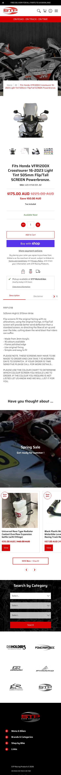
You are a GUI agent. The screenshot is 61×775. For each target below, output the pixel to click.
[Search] (39, 11)
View (6, 547)
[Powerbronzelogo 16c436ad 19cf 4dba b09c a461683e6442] (45, 648)
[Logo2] (16, 687)
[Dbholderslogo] (16, 647)
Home (9, 85)
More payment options (30, 250)
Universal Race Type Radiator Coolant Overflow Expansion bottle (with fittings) (17, 534)
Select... (15, 595)
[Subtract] (23, 225)
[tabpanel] (30, 347)
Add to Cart (31, 234)
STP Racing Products (19, 766)
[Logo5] (45, 687)
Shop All (30, 561)
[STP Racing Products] (10, 11)
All (16, 85)
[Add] (38, 225)
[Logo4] (16, 668)
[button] (44, 11)
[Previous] (26, 570)
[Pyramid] (45, 668)
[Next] (54, 296)
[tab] (14, 296)
